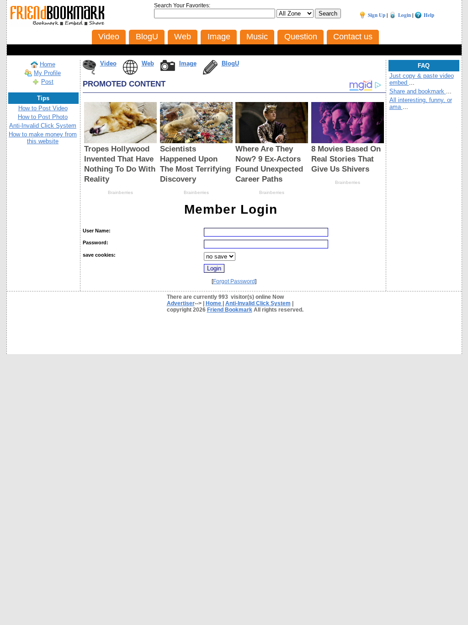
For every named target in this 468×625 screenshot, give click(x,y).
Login (404, 15)
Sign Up (376, 15)
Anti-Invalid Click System (42, 125)
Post (47, 81)
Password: (95, 242)
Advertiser (181, 303)
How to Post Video (43, 108)
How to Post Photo (43, 116)
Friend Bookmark (229, 310)
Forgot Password (234, 281)
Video (108, 63)
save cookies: (99, 255)
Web (148, 63)
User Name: (97, 230)
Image (188, 63)
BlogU (230, 63)
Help (429, 15)
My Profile (47, 73)
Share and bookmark (417, 91)
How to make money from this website (43, 138)
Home (47, 64)
